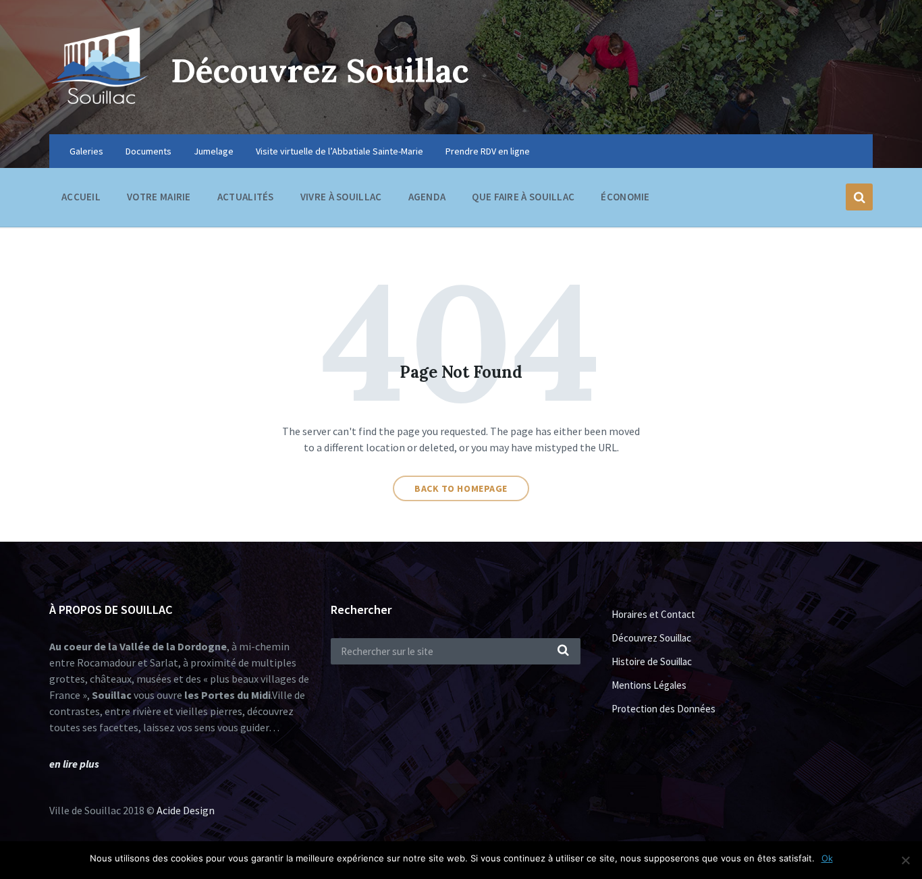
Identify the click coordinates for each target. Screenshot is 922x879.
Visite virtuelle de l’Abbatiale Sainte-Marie (339, 151)
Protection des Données (663, 708)
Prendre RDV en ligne (487, 151)
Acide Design (186, 810)
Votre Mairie (159, 196)
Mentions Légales (649, 685)
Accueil (81, 196)
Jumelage (214, 151)
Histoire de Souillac (652, 661)
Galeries (86, 151)
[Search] (563, 651)
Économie (625, 196)
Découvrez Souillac (320, 70)
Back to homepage (461, 488)
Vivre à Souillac (341, 196)
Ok (827, 858)
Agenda (427, 196)
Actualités (245, 196)
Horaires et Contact (653, 614)
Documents (148, 151)
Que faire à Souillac (523, 196)
